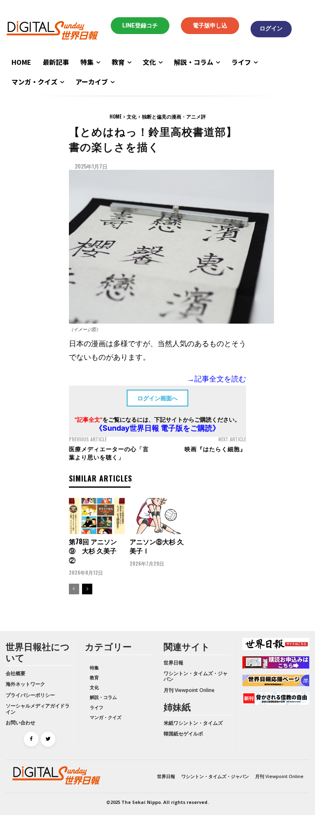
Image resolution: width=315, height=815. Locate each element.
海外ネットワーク (25, 683)
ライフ (96, 707)
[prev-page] (74, 589)
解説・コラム (103, 697)
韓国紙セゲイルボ (183, 733)
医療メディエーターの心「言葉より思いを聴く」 (109, 452)
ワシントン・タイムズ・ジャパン (196, 676)
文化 (132, 116)
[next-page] (87, 589)
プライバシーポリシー (30, 695)
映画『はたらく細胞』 (215, 448)
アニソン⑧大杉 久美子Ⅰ (157, 545)
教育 (94, 677)
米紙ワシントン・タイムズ (193, 722)
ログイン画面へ (157, 398)
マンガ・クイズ (105, 717)
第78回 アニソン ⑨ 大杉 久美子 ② (93, 550)
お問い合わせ (20, 722)
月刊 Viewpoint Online (189, 690)
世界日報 (173, 662)
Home (115, 116)
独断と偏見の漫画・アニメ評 (174, 116)
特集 (94, 667)
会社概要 (15, 673)
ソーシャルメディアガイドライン (38, 708)
